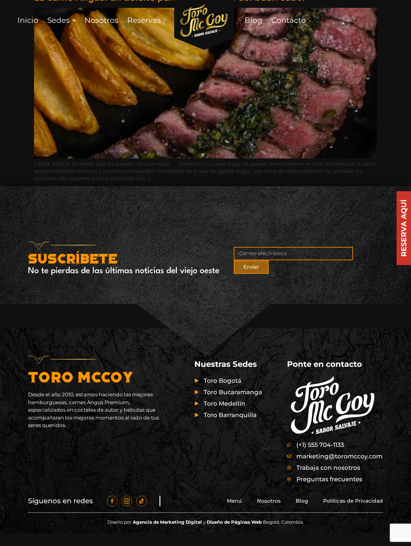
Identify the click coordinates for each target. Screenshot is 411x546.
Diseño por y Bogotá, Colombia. (205, 522)
